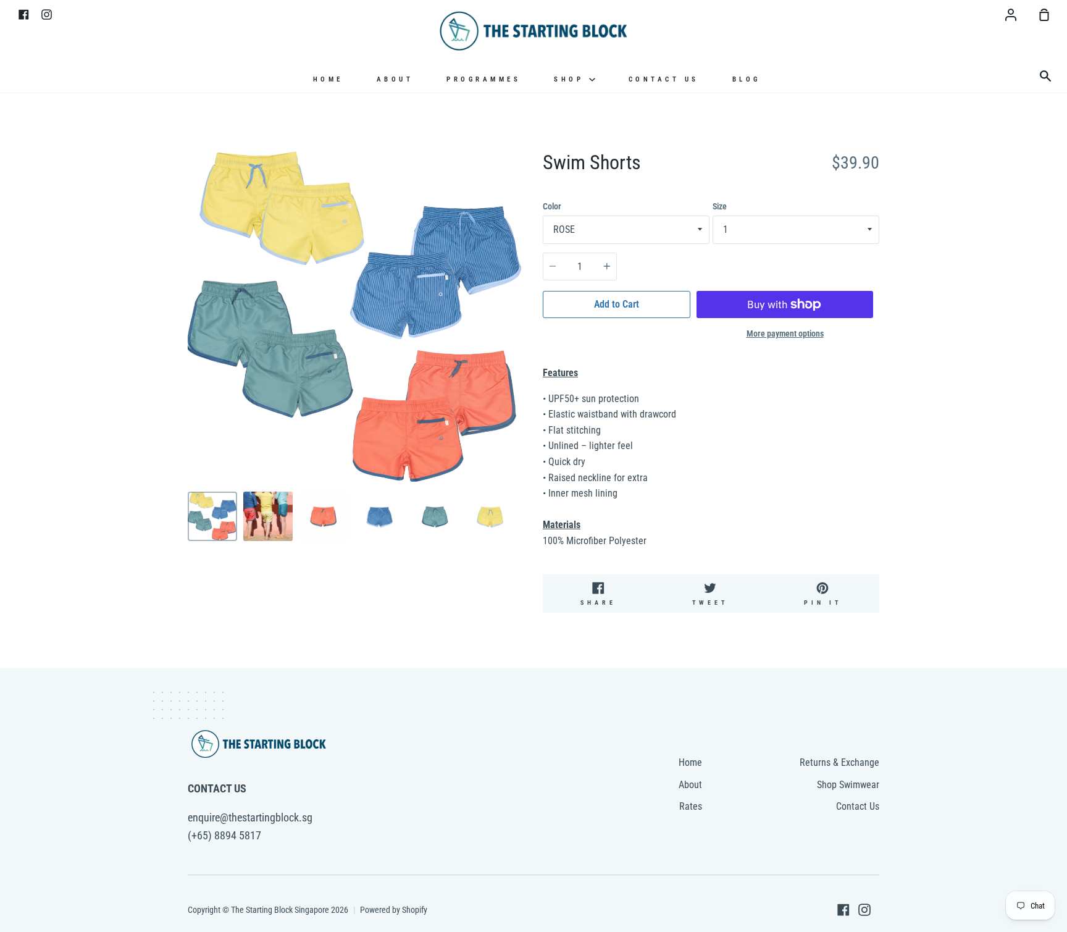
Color (552, 206)
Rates (690, 806)
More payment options (785, 333)
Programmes (483, 79)
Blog (746, 79)
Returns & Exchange (839, 762)
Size (720, 206)
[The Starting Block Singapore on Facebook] (843, 910)
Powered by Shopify (393, 910)
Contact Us (664, 79)
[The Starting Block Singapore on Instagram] (864, 910)
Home (328, 79)
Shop (571, 79)
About (395, 79)
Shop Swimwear (848, 785)
